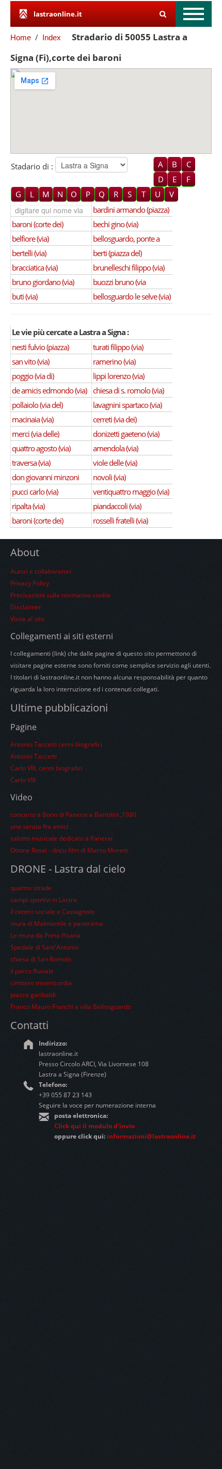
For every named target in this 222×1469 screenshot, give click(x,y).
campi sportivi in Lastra (43, 899)
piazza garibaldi (33, 994)
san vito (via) (30, 361)
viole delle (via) (115, 462)
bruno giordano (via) (43, 282)
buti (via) (24, 296)
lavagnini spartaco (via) (127, 405)
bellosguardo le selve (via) (131, 296)
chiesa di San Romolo (40, 959)
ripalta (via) (28, 506)
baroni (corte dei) (37, 224)
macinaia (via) (32, 419)
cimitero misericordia (41, 982)
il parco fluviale (32, 971)
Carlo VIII (23, 780)
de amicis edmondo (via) (49, 390)
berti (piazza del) (117, 253)
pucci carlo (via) (35, 491)
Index (51, 37)
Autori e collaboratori (40, 571)
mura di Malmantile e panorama (56, 923)
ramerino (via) (114, 361)
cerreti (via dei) (114, 419)
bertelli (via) (29, 253)
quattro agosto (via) (41, 448)
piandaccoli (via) (117, 506)
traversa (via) (31, 462)
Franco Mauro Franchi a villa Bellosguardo (70, 1006)
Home (20, 37)
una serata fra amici (39, 826)
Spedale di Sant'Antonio (44, 947)
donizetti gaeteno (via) (126, 434)
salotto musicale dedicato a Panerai (61, 838)
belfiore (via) (30, 238)
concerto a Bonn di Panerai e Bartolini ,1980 (73, 814)
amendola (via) (115, 448)
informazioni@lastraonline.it (151, 1136)
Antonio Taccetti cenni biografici (56, 744)
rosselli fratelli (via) (120, 520)
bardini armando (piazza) (131, 209)
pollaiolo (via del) (37, 405)
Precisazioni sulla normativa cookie (60, 595)
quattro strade (31, 887)
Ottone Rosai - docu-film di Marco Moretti (69, 850)
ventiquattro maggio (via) (131, 491)
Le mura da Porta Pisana (45, 935)
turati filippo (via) (118, 347)
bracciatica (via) (34, 267)
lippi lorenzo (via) (118, 376)
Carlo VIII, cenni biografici (46, 768)
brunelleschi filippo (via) (128, 267)
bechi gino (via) (115, 224)
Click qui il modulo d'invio (94, 1126)
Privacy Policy (29, 583)
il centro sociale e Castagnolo (52, 911)
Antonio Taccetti (33, 756)
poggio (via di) (33, 376)
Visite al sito (27, 618)
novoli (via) (109, 477)
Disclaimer (25, 607)
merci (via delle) (35, 434)
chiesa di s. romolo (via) (128, 390)
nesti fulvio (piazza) (40, 347)
